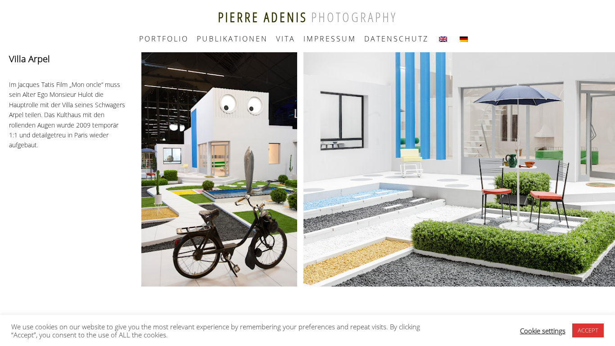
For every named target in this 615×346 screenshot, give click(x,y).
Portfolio (164, 39)
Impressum (329, 39)
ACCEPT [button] (588, 330)
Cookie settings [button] (542, 331)
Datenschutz (396, 39)
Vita (285, 39)
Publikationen (232, 39)
